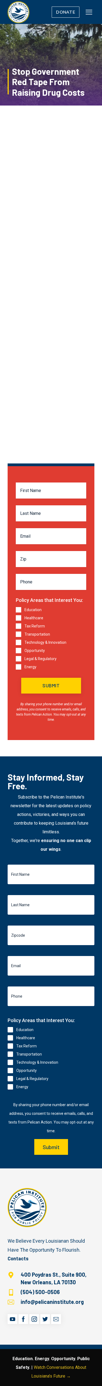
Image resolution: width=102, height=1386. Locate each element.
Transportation (37, 634)
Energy (30, 667)
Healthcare (33, 618)
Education (33, 610)
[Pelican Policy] (18, 12)
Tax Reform (34, 626)
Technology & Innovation (45, 642)
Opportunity (34, 650)
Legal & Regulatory (40, 659)
